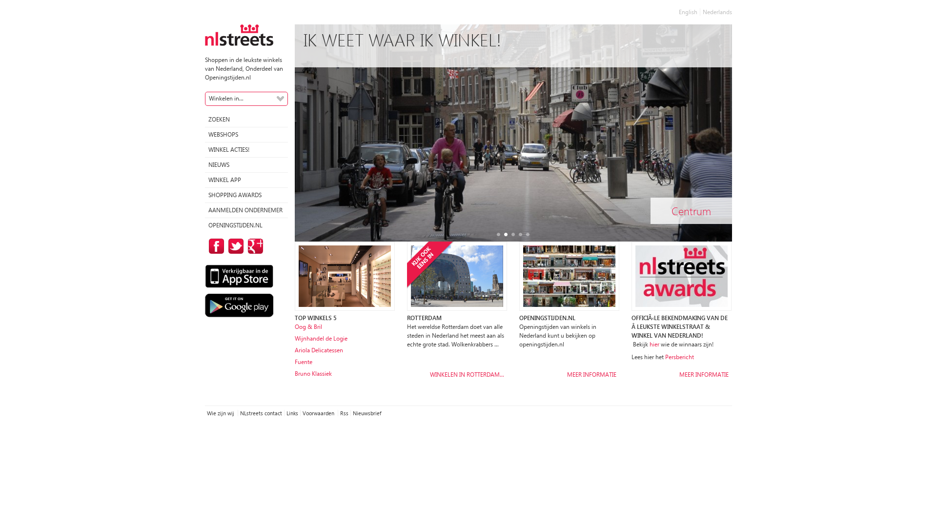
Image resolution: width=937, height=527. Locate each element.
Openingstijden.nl (235, 225)
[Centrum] (513, 132)
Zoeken (219, 119)
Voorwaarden (319, 413)
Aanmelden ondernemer (245, 210)
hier (654, 344)
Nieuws (218, 164)
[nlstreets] (239, 34)
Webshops (223, 134)
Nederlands (717, 12)
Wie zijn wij (221, 413)
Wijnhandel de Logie (321, 338)
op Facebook (214, 246)
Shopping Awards (235, 195)
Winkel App (224, 179)
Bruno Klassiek (313, 373)
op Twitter (234, 246)
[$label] (457, 275)
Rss (344, 413)
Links (292, 413)
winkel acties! (228, 149)
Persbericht (679, 357)
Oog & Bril (308, 326)
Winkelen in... (226, 98)
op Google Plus (254, 246)
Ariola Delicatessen (319, 350)
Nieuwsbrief (367, 413)
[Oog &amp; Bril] (345, 275)
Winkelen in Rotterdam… (467, 374)
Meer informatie (591, 374)
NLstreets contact (261, 413)
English (688, 12)
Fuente (303, 361)
